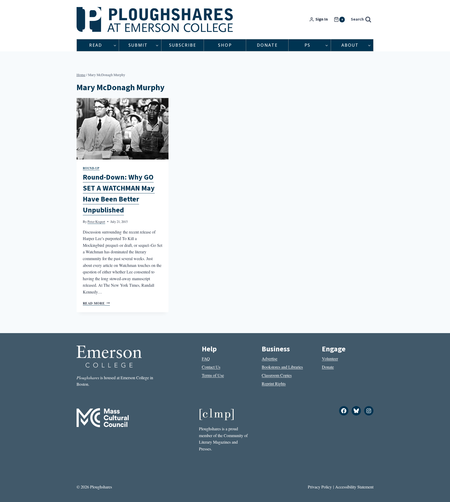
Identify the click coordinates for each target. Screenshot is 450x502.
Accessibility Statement (354, 486)
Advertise (269, 358)
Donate (267, 45)
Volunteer (330, 358)
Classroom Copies (277, 375)
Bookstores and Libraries (282, 367)
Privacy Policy (320, 486)
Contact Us (211, 367)
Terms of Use (213, 375)
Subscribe (182, 45)
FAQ (206, 358)
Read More (96, 303)
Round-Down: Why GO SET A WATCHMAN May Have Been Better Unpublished (119, 193)
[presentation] (123, 129)
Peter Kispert (96, 221)
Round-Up (91, 168)
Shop (225, 45)
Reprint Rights (274, 383)
